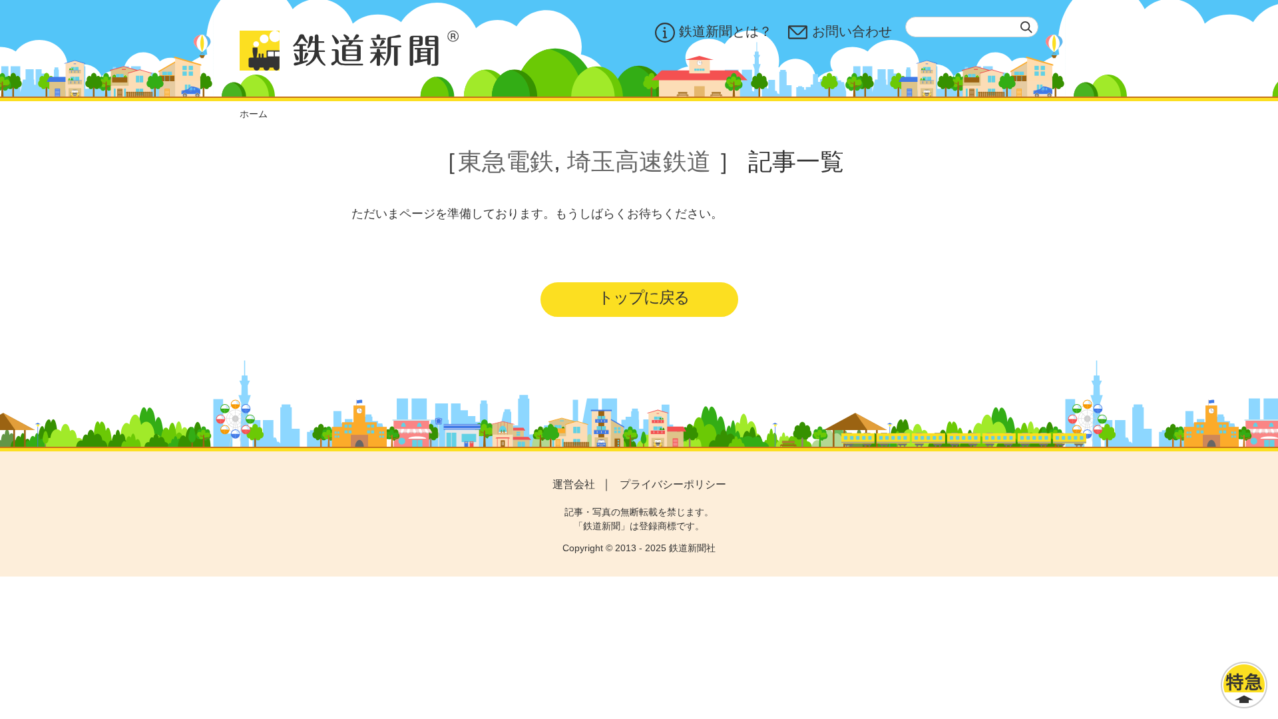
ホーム (254, 114)
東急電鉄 (506, 161)
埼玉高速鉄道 (639, 161)
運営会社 (573, 484)
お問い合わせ (852, 31)
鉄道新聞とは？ (725, 31)
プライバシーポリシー (673, 484)
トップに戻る (643, 297)
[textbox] (971, 27)
